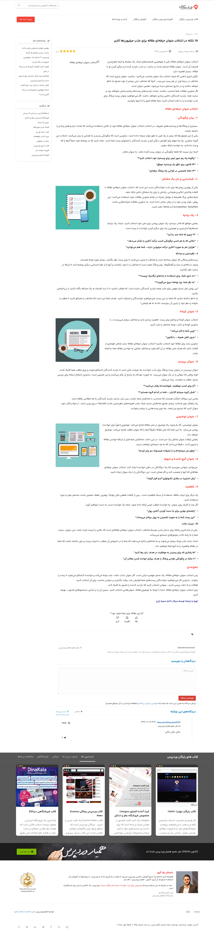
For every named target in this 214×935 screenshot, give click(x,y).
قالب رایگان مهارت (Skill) (182, 812)
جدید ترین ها (61, 711)
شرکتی (55, 757)
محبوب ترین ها (70, 757)
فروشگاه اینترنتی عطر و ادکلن (37, 118)
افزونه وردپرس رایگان (162, 19)
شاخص (77, 711)
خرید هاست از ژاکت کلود (24, 911)
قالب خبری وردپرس (41, 145)
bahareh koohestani (186, 647)
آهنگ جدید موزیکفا (41, 127)
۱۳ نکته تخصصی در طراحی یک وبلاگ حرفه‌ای (172, 171)
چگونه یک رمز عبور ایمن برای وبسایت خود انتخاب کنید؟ (166, 158)
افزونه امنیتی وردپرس (40, 155)
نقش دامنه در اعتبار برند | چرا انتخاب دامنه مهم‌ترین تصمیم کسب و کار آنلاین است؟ (34, 90)
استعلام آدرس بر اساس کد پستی (36, 113)
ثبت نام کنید (25, 851)
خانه (196, 34)
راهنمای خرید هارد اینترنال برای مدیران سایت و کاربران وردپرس (33, 78)
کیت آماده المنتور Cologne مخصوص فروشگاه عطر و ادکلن (131, 814)
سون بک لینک (43, 122)
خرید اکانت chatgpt (41, 136)
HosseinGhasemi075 (168, 723)
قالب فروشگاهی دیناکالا (42, 812)
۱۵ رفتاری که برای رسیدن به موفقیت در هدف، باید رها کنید (165, 552)
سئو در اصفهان (43, 141)
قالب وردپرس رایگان (188, 19)
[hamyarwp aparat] (67, 927)
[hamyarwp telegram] (43, 927)
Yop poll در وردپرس (96, 403)
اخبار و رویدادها (119, 19)
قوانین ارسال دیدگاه (148, 703)
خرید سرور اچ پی (42, 131)
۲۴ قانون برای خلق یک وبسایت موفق (176, 164)
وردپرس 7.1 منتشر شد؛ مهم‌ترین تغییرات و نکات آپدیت (36, 60)
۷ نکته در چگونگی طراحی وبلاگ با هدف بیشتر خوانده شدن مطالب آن (159, 559)
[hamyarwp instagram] (19, 927)
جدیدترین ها (87, 757)
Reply (64, 723)
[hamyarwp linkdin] (35, 927)
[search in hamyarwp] (18, 5)
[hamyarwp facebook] (51, 927)
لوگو (188, 911)
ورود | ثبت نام (26, 19)
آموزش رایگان (139, 19)
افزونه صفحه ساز (42, 150)
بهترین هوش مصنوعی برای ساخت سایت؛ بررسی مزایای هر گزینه (35, 50)
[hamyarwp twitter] (27, 927)
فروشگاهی (42, 757)
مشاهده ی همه (25, 757)
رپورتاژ (188, 34)
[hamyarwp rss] (59, 927)
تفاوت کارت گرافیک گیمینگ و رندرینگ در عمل (34, 69)
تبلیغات (197, 911)
